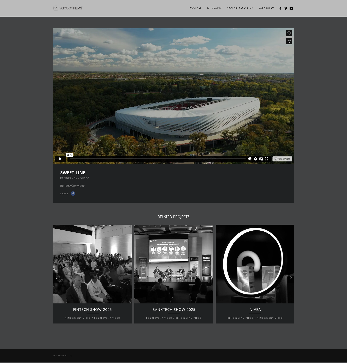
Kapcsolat (266, 8)
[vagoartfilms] (280, 8)
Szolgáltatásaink (240, 8)
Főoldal (196, 8)
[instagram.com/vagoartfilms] (291, 8)
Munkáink (214, 8)
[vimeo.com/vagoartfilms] (285, 8)
